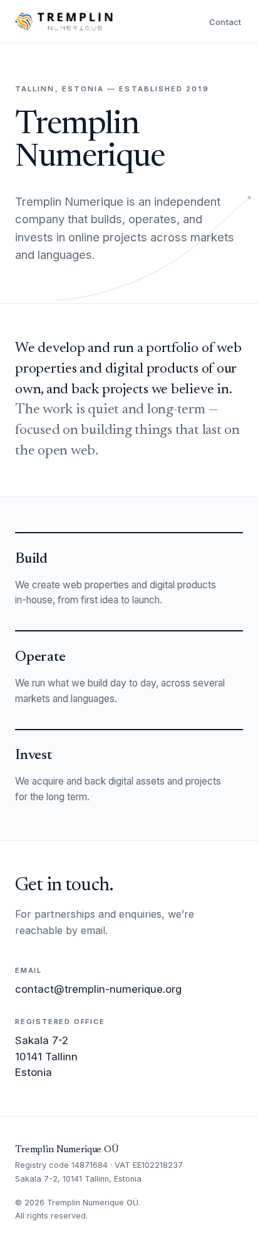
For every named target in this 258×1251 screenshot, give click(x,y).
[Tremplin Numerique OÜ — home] (64, 21)
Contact (225, 22)
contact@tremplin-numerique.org (98, 989)
